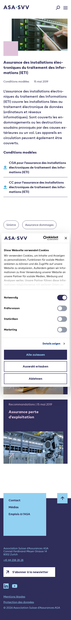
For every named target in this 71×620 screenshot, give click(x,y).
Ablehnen (35, 379)
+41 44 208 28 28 (13, 560)
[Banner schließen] (66, 238)
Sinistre (11, 225)
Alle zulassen (35, 355)
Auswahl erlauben (35, 366)
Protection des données (18, 602)
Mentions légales (14, 596)
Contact (14, 500)
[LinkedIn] (6, 586)
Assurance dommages (39, 225)
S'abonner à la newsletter (30, 572)
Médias (14, 507)
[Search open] (59, 7)
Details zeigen (51, 343)
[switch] (62, 308)
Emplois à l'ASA (19, 514)
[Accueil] (11, 7)
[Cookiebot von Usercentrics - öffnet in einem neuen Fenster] (44, 238)
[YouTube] (14, 586)
